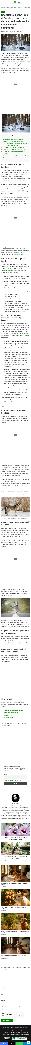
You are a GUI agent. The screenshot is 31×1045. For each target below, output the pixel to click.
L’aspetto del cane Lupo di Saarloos (13, 141)
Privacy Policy (6, 1027)
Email (5, 774)
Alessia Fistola (5, 31)
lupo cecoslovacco (7, 270)
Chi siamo (21, 1027)
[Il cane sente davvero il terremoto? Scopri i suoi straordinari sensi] (15, 945)
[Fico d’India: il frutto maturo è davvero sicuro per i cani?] (15, 897)
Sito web (3, 1000)
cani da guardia (24, 335)
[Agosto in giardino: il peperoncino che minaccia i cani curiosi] (15, 921)
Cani (11, 7)
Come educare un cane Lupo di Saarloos (14, 149)
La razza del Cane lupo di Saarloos (13, 139)
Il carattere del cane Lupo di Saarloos (13, 147)
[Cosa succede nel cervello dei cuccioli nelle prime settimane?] (15, 873)
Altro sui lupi (9, 160)
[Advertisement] (15, 84)
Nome (3, 987)
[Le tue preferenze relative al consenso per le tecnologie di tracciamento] (28, 1042)
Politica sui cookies (14, 1027)
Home (3, 7)
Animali (7, 7)
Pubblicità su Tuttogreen (18, 1030)
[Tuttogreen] (15, 2)
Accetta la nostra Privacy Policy (13, 780)
